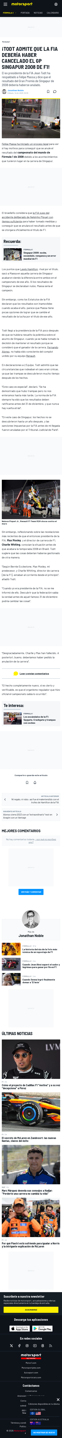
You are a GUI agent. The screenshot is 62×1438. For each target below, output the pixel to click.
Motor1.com (31, 1362)
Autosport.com (31, 1372)
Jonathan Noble (16, 90)
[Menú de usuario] (56, 4)
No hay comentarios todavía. (31, 841)
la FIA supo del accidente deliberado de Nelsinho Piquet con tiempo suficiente (27, 217)
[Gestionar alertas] (35, 783)
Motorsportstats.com (31, 1377)
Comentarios (31, 1391)
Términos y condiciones (21, 1422)
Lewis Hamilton (29, 269)
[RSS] (51, 1346)
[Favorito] (48, 92)
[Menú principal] (5, 4)
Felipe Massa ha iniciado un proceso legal (25, 144)
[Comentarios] (55, 92)
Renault (30, 355)
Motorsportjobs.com (31, 1367)
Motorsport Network (24, 1430)
